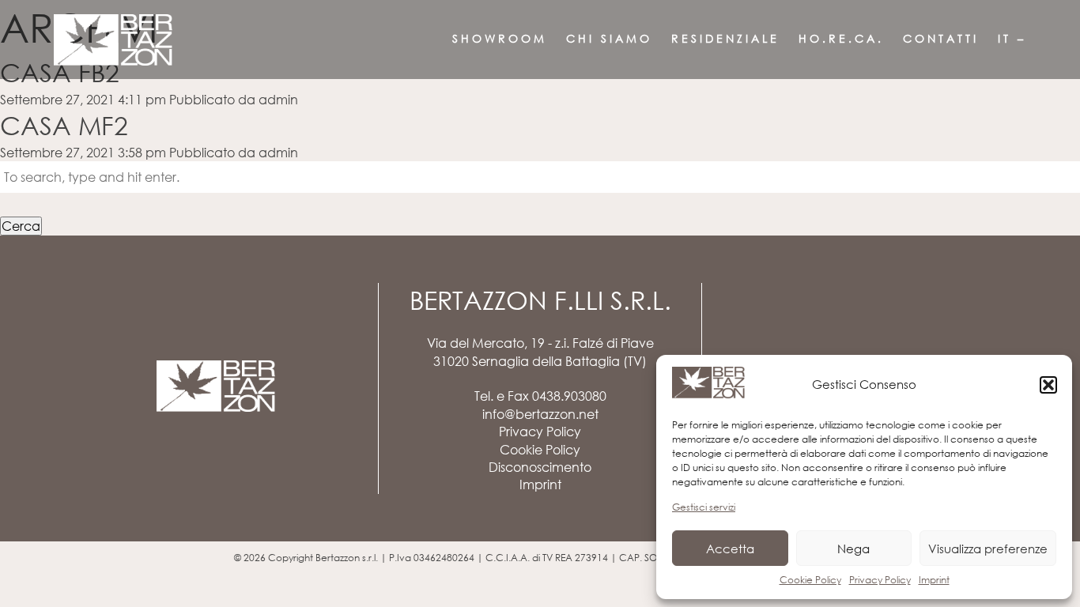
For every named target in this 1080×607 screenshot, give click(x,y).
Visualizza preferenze (988, 548)
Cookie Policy (810, 580)
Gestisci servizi (703, 507)
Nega (853, 548)
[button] (1048, 385)
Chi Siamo (609, 38)
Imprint (934, 580)
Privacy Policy (880, 580)
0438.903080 (569, 396)
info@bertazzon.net (540, 414)
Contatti (941, 38)
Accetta (730, 548)
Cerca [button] (21, 226)
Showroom (499, 38)
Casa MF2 (64, 125)
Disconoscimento (540, 467)
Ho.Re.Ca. (841, 38)
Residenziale (725, 38)
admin (278, 99)
